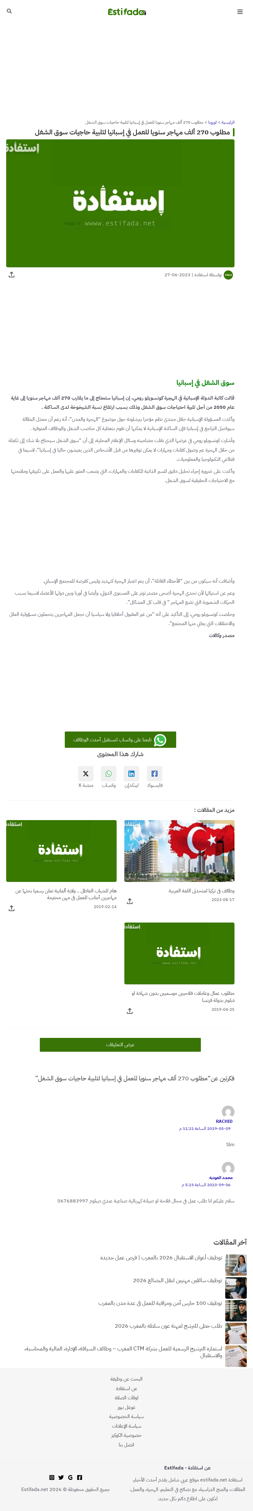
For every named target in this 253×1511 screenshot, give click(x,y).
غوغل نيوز (126, 1407)
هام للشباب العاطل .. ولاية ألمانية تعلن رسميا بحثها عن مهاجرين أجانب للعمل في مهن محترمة (66, 894)
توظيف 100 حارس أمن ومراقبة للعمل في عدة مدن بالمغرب (160, 1303)
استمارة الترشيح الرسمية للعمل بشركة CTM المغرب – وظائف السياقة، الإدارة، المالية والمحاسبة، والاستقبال (123, 1352)
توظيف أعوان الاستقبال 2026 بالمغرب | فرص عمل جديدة (161, 1257)
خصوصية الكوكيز (126, 1435)
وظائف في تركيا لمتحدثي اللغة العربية (201, 890)
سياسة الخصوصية (126, 1416)
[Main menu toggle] (240, 12)
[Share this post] (11, 274)
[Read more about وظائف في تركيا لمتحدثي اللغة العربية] (179, 851)
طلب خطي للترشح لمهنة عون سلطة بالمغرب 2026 (168, 1326)
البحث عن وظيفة (126, 1379)
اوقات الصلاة (127, 1397)
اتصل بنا (126, 1445)
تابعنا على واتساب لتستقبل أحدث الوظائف (113, 740)
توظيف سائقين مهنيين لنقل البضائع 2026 (177, 1280)
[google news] (70, 1477)
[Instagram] (52, 1477)
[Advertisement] (126, 69)
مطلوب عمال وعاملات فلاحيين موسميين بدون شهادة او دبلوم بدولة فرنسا (183, 997)
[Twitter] (61, 1477)
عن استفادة (126, 1388)
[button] (9, 11)
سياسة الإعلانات (126, 1426)
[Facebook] (79, 1477)
